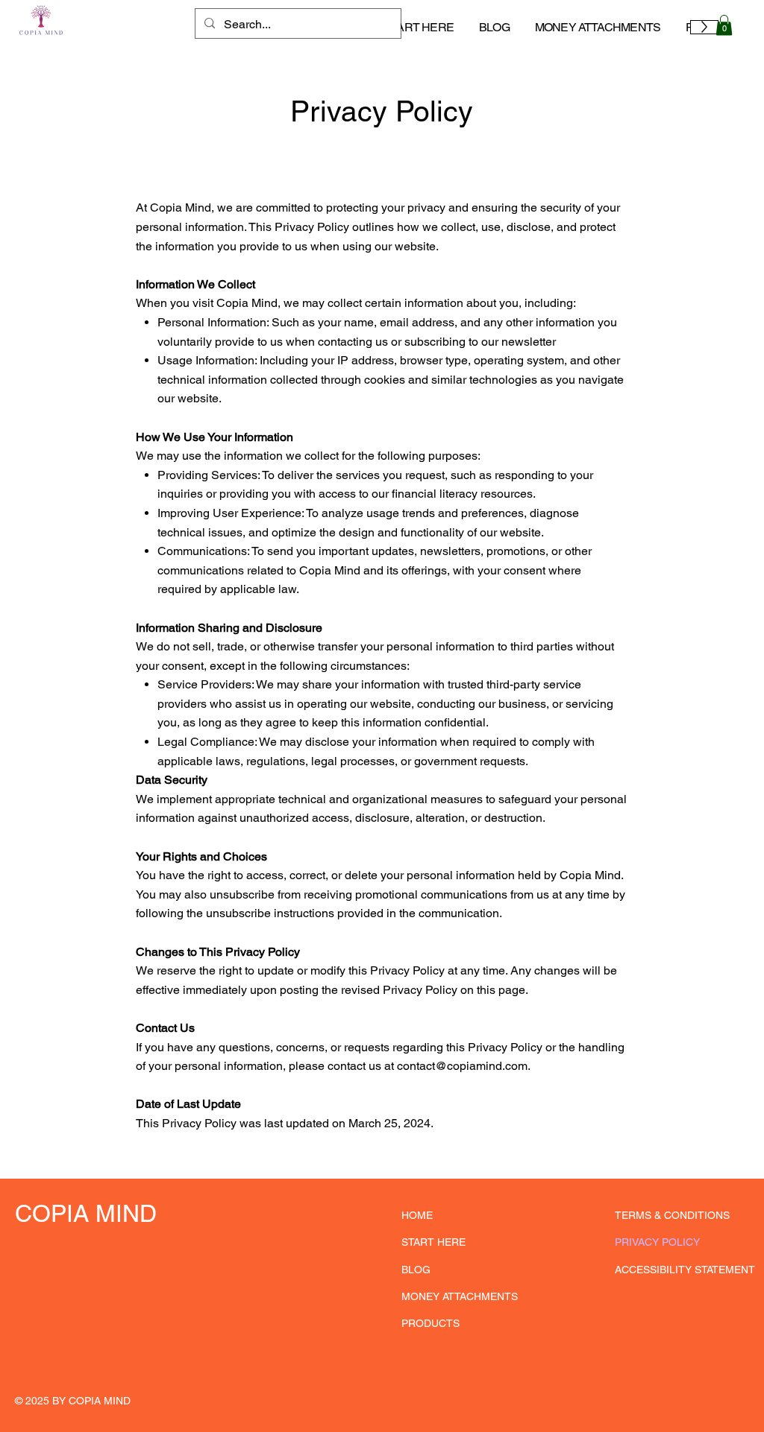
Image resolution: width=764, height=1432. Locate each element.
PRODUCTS (430, 1323)
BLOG (415, 1270)
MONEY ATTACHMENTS (459, 1296)
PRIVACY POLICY (657, 1242)
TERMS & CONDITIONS (672, 1215)
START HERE (433, 1242)
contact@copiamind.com (462, 1066)
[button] (724, 25)
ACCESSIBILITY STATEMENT (685, 1270)
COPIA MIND (86, 1213)
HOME (417, 1215)
